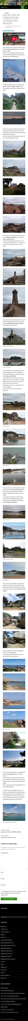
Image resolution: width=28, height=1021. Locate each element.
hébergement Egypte (5, 948)
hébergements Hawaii (6, 956)
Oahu (2, 972)
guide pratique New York (6, 942)
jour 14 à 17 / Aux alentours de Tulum (9, 1012)
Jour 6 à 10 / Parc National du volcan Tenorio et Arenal (13, 998)
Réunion (3, 978)
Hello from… (4, 7)
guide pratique (4, 1007)
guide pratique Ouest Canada (7, 945)
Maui (2, 964)
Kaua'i (2, 961)
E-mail (3, 878)
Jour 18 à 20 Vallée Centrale (7, 990)
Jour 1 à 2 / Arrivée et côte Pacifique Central (11, 1004)
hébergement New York (6, 950)
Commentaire (5, 853)
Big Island (3, 926)
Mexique (3, 967)
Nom (2, 872)
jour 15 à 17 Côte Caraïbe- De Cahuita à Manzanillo (13, 993)
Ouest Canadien (4, 975)
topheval (13, 26)
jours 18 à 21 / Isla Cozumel (7, 1009)
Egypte (2, 934)
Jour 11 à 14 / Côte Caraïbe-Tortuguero (10, 996)
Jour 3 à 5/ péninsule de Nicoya (8, 1001)
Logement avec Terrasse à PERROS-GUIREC (11, 831)
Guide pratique (4, 987)
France (7, 13)
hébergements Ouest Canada (7, 959)
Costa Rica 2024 (4, 931)
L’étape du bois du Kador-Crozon (8, 836)
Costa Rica (3, 929)
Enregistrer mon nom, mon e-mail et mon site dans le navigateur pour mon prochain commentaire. (13, 893)
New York (3, 969)
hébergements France (6, 953)
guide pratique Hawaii (6, 940)
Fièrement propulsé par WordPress (7, 1019)
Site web (3, 885)
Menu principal (26, 7)
